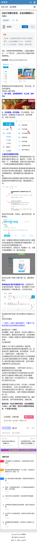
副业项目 (5, 20)
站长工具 (4, 7)
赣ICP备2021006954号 (18, 537)
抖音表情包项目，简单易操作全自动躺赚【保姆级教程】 (28, 443)
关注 (25, 27)
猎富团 (24, 534)
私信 (32, 27)
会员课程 (13, 7)
